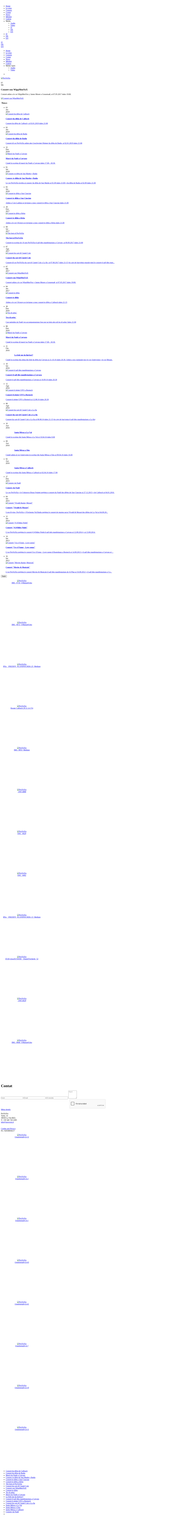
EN (11, 32)
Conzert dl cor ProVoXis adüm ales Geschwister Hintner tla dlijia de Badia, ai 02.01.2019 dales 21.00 (44, 143)
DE (11, 30)
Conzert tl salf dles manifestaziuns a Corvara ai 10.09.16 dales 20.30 (31, 380)
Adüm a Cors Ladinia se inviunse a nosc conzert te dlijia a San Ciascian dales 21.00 (37, 203)
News (8, 15)
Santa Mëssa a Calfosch (23, 468)
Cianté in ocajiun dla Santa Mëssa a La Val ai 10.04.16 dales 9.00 (30, 437)
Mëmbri (9, 17)
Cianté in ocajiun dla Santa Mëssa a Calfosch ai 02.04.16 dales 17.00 (32, 473)
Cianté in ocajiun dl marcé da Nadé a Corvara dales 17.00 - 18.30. (30, 163)
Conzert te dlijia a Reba (15, 218)
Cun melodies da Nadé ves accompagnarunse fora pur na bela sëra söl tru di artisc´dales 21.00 (41, 322)
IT (11, 28)
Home (8, 6)
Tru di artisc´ (11, 317)
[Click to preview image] (12, 98)
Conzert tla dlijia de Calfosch (17, 119)
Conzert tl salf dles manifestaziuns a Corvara (24, 375)
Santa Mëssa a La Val (23, 432)
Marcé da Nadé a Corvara (16, 158)
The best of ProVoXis (14, 238)
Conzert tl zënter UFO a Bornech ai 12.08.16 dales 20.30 (27, 399)
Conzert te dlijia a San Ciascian (18, 198)
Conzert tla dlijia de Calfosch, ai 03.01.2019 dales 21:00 (27, 123)
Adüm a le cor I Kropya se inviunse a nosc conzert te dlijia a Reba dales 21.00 (35, 223)
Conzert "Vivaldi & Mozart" (17, 508)
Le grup (9, 8)
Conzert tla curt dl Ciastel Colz (18, 258)
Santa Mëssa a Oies (22, 450)
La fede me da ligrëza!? (23, 355)
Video (12, 25)
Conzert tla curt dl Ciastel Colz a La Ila (22, 415)
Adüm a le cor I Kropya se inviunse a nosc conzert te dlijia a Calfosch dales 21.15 (36, 302)
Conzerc (9, 10)
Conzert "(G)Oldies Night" (17, 528)
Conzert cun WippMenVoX (17, 278)
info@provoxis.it (7, 1122)
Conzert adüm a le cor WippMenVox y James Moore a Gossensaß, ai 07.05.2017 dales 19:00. (41, 282)
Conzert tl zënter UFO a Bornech (19, 395)
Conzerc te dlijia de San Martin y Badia (22, 178)
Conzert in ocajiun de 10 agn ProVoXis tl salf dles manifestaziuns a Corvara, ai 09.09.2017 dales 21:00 (44, 243)
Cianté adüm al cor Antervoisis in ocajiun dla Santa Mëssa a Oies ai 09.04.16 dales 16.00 (39, 455)
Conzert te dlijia (12, 298)
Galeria (8, 19)
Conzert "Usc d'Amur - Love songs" (20, 547)
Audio (12, 23)
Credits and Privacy (8, 1129)
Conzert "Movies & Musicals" (18, 567)
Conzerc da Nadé (13, 488)
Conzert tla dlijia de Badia (16, 139)
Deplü (4, 576)
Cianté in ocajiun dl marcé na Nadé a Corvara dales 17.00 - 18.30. (30, 342)
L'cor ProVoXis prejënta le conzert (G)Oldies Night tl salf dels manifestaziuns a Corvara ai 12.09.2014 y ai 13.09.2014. (50, 532)
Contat (8, 12)
